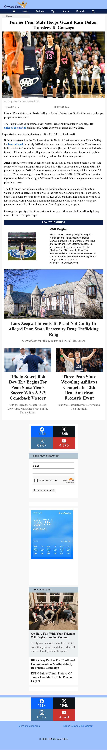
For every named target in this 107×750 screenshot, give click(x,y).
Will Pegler (13, 107)
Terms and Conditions (29, 726)
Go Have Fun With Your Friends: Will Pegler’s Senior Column (53, 635)
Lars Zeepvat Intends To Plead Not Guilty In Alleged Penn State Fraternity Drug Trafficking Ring (54, 328)
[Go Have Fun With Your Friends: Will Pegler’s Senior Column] (53, 630)
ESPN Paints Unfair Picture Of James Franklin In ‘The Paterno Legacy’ (52, 677)
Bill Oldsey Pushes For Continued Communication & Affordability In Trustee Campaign (53, 664)
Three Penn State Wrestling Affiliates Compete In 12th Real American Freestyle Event (79, 387)
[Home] (15, 7)
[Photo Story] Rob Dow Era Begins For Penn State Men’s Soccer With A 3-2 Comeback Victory (28, 387)
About (66, 11)
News (25, 11)
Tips (53, 11)
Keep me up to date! (44, 490)
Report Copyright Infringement (78, 726)
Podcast (40, 11)
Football (80, 11)
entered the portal (15, 128)
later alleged (15, 144)
